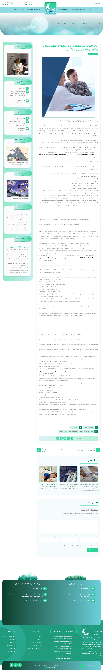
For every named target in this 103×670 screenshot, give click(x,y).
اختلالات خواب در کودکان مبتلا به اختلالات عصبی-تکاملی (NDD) (17, 226)
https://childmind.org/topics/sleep (85, 154)
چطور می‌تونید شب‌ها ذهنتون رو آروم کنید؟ (17, 230)
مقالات (60, 431)
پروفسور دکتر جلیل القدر (88, 427)
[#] (20, 665)
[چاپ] (61, 438)
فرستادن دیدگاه (92, 550)
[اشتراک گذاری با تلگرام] (68, 438)
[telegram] (95, 3)
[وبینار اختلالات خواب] (17, 188)
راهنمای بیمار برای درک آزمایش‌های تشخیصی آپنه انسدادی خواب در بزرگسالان (17, 216)
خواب (65, 431)
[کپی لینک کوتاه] (57, 438)
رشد (61, 488)
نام (97, 536)
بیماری (80, 431)
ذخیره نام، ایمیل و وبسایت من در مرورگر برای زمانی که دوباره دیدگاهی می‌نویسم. (77, 545)
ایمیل (76, 536)
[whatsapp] (92, 3)
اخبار (92, 431)
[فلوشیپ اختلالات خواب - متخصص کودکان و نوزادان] (50, 8)
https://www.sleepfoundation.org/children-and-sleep (52, 154)
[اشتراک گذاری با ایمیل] (64, 438)
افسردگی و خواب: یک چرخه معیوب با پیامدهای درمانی (18, 221)
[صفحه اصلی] (99, 24)
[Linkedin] (99, 3)
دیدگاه (96, 518)
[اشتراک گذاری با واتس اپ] (71, 438)
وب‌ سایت (56, 536)
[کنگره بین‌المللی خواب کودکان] (17, 154)
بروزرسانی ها (86, 431)
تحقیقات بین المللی (73, 431)
